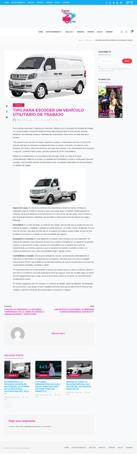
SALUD (57, 2)
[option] (17, 381)
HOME (6, 2)
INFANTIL (40, 2)
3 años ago (78, 392)
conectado (27, 426)
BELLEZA (31, 2)
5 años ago (29, 120)
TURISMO (65, 2)
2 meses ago (48, 395)
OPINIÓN (49, 2)
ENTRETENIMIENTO (18, 2)
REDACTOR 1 (21, 120)
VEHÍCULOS (88, 40)
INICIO (80, 40)
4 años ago (16, 397)
